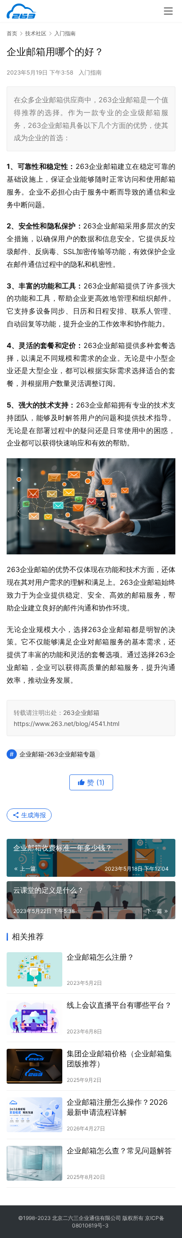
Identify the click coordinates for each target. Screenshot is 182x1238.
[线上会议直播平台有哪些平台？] (34, 1017)
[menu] (168, 11)
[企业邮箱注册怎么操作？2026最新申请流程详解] (34, 1114)
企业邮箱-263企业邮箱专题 (57, 754)
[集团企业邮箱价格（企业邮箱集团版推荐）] (34, 1066)
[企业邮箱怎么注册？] (34, 969)
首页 (12, 33)
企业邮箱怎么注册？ (100, 957)
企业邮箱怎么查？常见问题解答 (119, 1150)
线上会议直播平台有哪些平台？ (119, 1005)
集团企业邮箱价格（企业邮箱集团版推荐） (119, 1058)
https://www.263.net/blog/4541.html (66, 723)
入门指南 (90, 72)
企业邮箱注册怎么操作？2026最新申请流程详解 (117, 1107)
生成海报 (32, 815)
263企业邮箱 (81, 712)
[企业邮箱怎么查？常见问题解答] (34, 1163)
